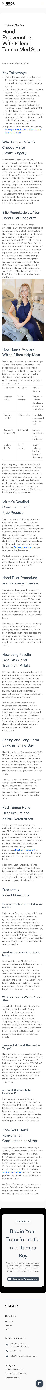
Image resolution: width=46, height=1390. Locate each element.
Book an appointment (24, 547)
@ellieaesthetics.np (13, 1377)
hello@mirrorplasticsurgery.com (23, 1356)
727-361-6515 (15, 1351)
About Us (9, 1321)
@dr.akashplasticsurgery (15, 1373)
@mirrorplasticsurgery (14, 1369)
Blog (7, 1329)
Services (8, 1325)
